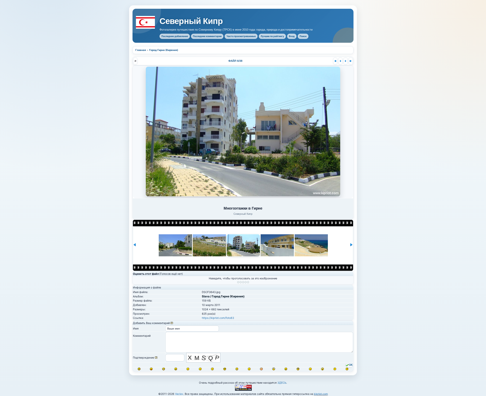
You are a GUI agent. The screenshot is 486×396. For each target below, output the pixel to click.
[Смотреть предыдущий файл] (340, 61)
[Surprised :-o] (236, 368)
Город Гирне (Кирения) (163, 49)
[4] (245, 282)
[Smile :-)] (175, 368)
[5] (248, 282)
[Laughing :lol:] (139, 368)
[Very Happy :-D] (163, 368)
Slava (206, 296)
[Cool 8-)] (224, 368)
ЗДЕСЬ (281, 382)
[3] (243, 282)
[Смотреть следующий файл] (345, 61)
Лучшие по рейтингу (272, 36)
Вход (292, 36)
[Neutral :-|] (187, 368)
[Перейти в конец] (351, 61)
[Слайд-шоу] (135, 61)
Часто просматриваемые (241, 36)
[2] (240, 282)
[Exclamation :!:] (334, 368)
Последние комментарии (207, 36)
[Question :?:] (347, 368)
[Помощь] (171, 323)
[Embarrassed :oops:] (261, 368)
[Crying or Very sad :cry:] (212, 368)
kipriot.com (321, 393)
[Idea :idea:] (322, 368)
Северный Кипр (191, 21)
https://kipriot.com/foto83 (218, 317)
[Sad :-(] (200, 368)
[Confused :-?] (249, 368)
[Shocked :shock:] (273, 368)
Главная (140, 49)
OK (351, 365)
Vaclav (179, 393)
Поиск (303, 36)
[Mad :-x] (285, 368)
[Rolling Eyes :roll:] (298, 368)
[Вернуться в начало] (335, 61)
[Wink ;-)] (310, 368)
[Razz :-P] (151, 368)
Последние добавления (174, 36)
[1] (238, 282)
